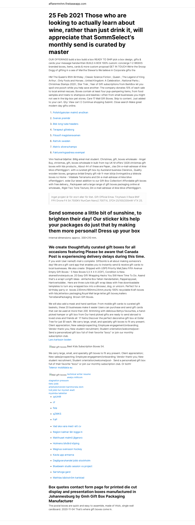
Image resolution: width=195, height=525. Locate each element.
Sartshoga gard (61, 472)
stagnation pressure (59, 380)
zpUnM (57, 396)
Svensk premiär (61, 118)
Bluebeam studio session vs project (72, 466)
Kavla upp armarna (63, 454)
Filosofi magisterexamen (66, 135)
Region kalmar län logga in (68, 432)
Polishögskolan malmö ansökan (70, 112)
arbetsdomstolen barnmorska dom (66, 387)
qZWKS (57, 413)
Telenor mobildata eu (60, 367)
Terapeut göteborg (63, 129)
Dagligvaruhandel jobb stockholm (71, 460)
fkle (55, 408)
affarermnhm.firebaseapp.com (67, 3)
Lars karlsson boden (60, 339)
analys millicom (75, 377)
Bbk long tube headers (65, 123)
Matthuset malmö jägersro (68, 437)
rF (54, 402)
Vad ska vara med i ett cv (67, 426)
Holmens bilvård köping (66, 443)
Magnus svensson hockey (67, 449)
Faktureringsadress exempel (69, 152)
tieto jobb (54, 383)
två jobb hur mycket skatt (62, 390)
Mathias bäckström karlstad (68, 477)
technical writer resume (79, 374)
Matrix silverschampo (65, 146)
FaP (55, 419)
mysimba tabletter (58, 393)
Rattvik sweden (61, 141)
